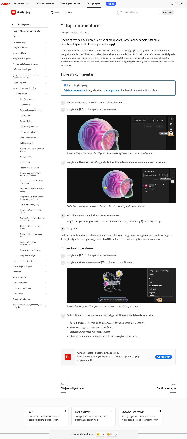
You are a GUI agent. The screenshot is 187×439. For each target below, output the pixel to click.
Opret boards (25, 105)
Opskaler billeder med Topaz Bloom (31, 227)
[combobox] (138, 12)
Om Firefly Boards (27, 99)
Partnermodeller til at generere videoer (32, 190)
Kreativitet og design (21, 4)
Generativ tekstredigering (29, 205)
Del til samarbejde (27, 143)
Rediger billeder (26, 156)
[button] (171, 4)
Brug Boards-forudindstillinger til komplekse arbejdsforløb (32, 198)
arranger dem (113, 90)
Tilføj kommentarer (28, 137)
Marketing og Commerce (70, 4)
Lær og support (93, 4)
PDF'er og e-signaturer (45, 4)
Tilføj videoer (25, 162)
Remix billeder (25, 121)
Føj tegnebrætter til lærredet (30, 110)
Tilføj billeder (25, 116)
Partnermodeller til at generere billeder (32, 149)
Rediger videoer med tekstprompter (28, 243)
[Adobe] (5, 4)
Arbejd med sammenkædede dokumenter (31, 182)
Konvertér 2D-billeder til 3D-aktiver (30, 211)
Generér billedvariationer (29, 167)
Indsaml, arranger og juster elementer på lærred (30, 174)
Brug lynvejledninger (28, 255)
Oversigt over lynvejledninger (31, 250)
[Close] (133, 433)
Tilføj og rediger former (29, 132)
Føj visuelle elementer (75, 90)
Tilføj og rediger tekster (29, 126)
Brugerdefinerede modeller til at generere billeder (32, 219)
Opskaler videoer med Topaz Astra (31, 235)
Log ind (180, 4)
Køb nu (111, 4)
